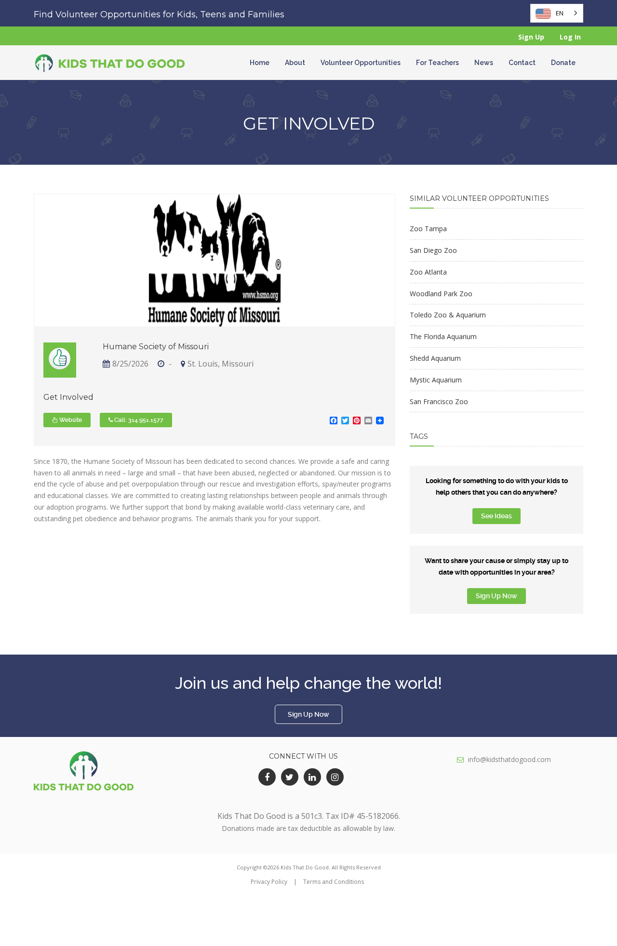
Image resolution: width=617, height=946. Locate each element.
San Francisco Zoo (439, 401)
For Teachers (437, 62)
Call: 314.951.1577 (138, 420)
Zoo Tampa (428, 228)
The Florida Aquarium (443, 336)
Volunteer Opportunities (361, 62)
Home (259, 62)
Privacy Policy (269, 882)
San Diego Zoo (433, 250)
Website (70, 420)
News (483, 62)
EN (559, 13)
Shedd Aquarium (435, 358)
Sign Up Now (496, 596)
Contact (522, 62)
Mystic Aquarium (436, 379)
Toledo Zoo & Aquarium (448, 314)
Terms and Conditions (333, 882)
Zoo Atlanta (428, 271)
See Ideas (496, 516)
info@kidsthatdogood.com (509, 759)
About (295, 62)
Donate (563, 62)
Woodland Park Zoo (441, 293)
